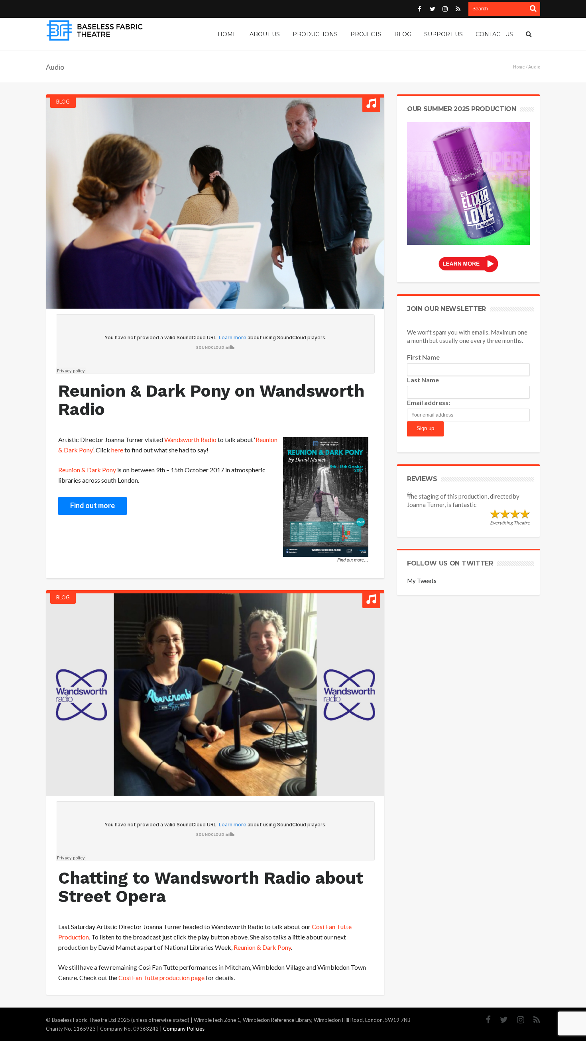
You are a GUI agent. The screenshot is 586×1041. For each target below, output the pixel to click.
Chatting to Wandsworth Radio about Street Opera (210, 887)
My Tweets (422, 580)
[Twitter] (500, 1020)
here (117, 450)
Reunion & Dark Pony (87, 470)
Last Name (423, 380)
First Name (423, 357)
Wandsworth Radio (190, 439)
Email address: (428, 402)
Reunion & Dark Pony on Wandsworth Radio (211, 400)
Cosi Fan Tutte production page (161, 977)
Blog (63, 101)
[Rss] (532, 1020)
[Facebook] (484, 1020)
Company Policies (184, 1028)
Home (519, 66)
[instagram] (516, 1020)
